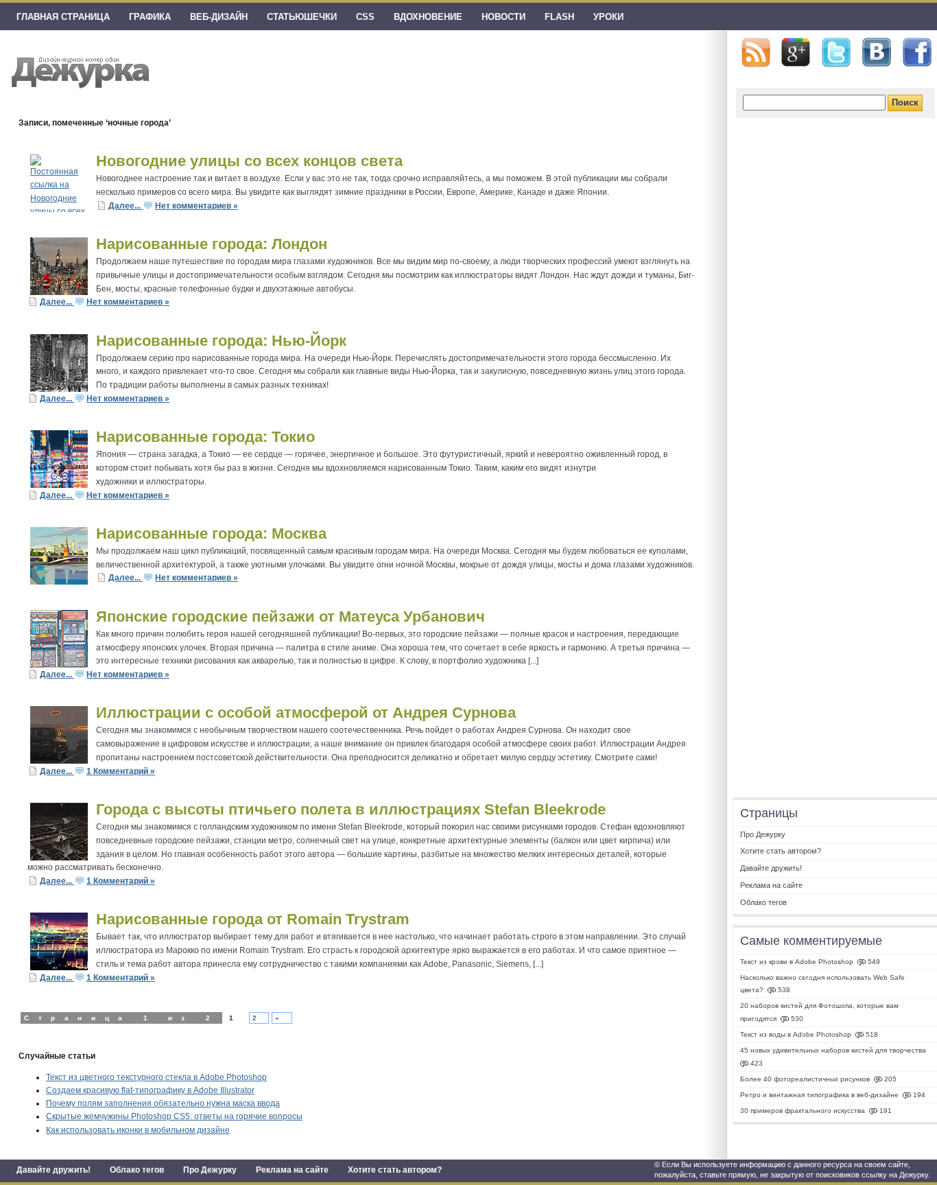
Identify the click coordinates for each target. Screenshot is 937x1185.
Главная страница (63, 17)
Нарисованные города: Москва (211, 533)
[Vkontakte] (876, 52)
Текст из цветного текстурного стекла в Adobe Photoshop (156, 1077)
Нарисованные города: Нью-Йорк (221, 340)
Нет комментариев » (196, 206)
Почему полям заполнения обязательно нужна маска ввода (163, 1103)
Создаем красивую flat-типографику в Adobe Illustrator (150, 1090)
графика (150, 17)
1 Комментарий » (120, 771)
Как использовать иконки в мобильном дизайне (138, 1130)
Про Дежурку (210, 1170)
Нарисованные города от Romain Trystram (253, 919)
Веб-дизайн (219, 17)
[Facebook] (917, 53)
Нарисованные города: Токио (205, 436)
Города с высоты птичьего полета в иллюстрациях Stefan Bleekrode (351, 809)
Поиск (905, 102)
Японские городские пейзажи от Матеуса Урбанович (290, 616)
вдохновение (428, 17)
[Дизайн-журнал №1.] (78, 70)
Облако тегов (137, 1170)
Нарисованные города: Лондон (211, 244)
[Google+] (795, 52)
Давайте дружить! (53, 1170)
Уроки (608, 17)
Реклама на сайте (292, 1170)
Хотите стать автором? (395, 1170)
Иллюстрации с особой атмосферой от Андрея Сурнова (306, 712)
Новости (503, 17)
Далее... (125, 206)
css (365, 17)
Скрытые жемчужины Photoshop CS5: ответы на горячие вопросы (174, 1116)
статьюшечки (302, 17)
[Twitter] (836, 53)
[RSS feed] (756, 52)
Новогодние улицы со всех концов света (249, 160)
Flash (559, 17)
